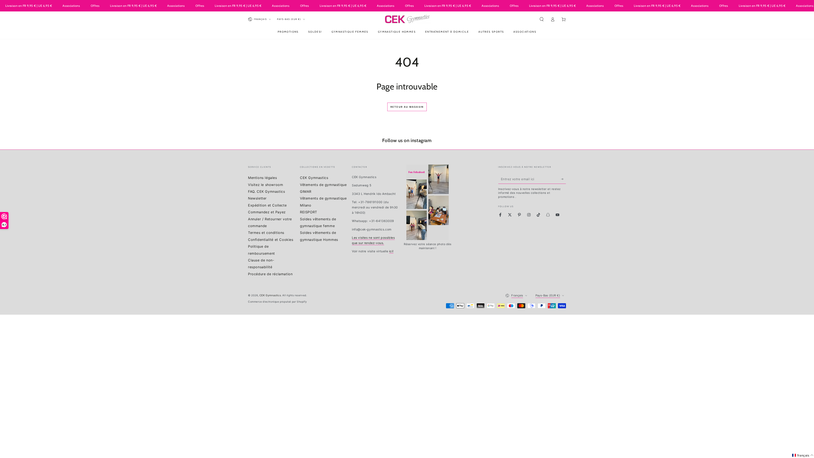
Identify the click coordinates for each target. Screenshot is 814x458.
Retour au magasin (407, 106)
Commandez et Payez (267, 212)
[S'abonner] (563, 179)
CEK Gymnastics (314, 178)
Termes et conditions (266, 232)
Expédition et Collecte (267, 205)
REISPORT (308, 212)
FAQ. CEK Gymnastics (266, 191)
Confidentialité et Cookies (270, 239)
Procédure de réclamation (270, 274)
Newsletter (257, 198)
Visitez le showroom (265, 185)
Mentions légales (262, 178)
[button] (541, 19)
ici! (391, 251)
